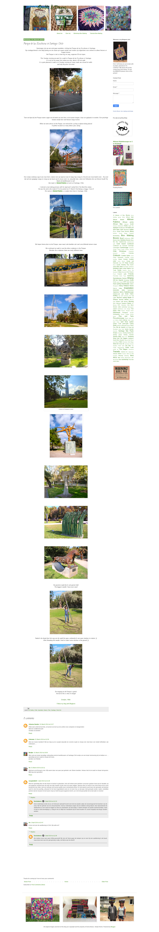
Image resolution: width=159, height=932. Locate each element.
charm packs (120, 249)
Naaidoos (124, 303)
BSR (132, 238)
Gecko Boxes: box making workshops (123, 111)
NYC (119, 305)
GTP (124, 282)
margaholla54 (33, 781)
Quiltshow (119, 325)
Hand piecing (130, 282)
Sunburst (127, 343)
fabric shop (122, 268)
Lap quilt (120, 295)
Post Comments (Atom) (38, 884)
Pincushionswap (118, 318)
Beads (118, 231)
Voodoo (124, 353)
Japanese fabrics (118, 292)
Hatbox (132, 283)
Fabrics (129, 268)
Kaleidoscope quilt (118, 294)
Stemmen (125, 342)
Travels (116, 351)
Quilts (114, 325)
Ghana (130, 278)
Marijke (31, 752)
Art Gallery (31, 710)
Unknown (31, 739)
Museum (118, 303)
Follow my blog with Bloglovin (66, 703)
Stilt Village (131, 342)
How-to (115, 288)
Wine (119, 357)
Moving (131, 301)
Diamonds (115, 263)
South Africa (116, 340)
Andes (126, 226)
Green (114, 282)
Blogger (113, 927)
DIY (123, 263)
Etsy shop (120, 266)
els (30, 767)
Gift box (115, 280)
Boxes (116, 238)
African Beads (118, 219)
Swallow (115, 345)
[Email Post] (28, 708)
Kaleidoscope (129, 292)
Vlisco (119, 353)
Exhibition (116, 268)
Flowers (131, 272)
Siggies (125, 338)
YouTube (131, 359)
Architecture (122, 227)
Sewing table (117, 336)
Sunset (132, 343)
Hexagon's (115, 285)
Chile (36, 710)
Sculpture (120, 332)
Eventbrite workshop (128, 266)
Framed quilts (122, 274)
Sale (123, 329)
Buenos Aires (116, 240)
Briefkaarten (127, 238)
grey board (120, 282)
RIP (127, 327)
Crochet (127, 257)
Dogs (126, 263)
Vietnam (115, 353)
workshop (125, 359)
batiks (132, 229)
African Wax (118, 224)
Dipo (120, 263)
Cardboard (130, 244)
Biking (132, 231)
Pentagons (125, 312)
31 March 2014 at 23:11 (38, 767)
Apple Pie (131, 225)
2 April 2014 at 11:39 (51, 835)
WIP (133, 357)
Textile (132, 347)
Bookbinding (116, 235)
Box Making (127, 235)
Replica (128, 325)
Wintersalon (128, 357)
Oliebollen (123, 305)
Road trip (131, 327)
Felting (119, 272)
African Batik (130, 217)
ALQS (132, 224)
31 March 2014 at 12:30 (42, 739)
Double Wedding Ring (123, 264)
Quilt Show (124, 322)
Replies (33, 797)
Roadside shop (117, 329)
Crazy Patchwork (118, 257)
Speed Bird (127, 340)
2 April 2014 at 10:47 (37, 822)
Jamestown (131, 290)
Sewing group (117, 334)
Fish (128, 272)
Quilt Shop (116, 322)
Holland (126, 286)
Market (126, 299)
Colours (116, 255)
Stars (120, 342)
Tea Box (128, 345)
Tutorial (123, 351)
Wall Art (129, 353)
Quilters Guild (117, 323)
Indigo (120, 288)
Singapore (131, 338)
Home (66, 881)
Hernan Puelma (61, 183)
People (132, 312)
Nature (45, 710)
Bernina (127, 231)
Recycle (124, 325)
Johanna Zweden (34, 724)
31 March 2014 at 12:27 (47, 724)
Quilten (131, 322)
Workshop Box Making (80, 33)
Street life (121, 343)
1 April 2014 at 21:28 (44, 781)
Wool (120, 359)
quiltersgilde (125, 323)
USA (126, 351)
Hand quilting (117, 284)
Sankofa (115, 331)
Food (114, 274)
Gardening (130, 276)
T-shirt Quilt (121, 345)
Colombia (131, 253)
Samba (126, 329)
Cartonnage (124, 247)
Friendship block (117, 275)
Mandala (121, 299)
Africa (123, 217)
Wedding (126, 355)
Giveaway (126, 280)
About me (59, 33)
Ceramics (131, 247)
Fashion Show (127, 270)
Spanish (122, 340)
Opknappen (131, 307)
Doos (114, 264)
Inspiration (40, 710)
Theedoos (131, 349)
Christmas (122, 251)
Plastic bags (128, 318)
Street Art (58, 710)
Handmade (125, 284)
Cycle (119, 261)
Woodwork (115, 359)
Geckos (124, 278)
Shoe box (124, 336)
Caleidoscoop (122, 241)
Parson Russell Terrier (127, 310)
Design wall (130, 261)
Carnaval (124, 245)
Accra (128, 215)
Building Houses (125, 240)
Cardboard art (117, 245)
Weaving (120, 355)
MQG (114, 303)
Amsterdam (120, 225)
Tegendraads (120, 347)
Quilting (132, 323)
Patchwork (116, 312)
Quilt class (131, 320)
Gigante (121, 280)
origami (115, 308)
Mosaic (126, 301)
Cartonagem (116, 247)
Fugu (124, 275)
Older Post (105, 881)
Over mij (68, 33)
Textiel (127, 347)
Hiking (121, 286)
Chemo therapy (129, 249)
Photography (116, 314)
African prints (128, 222)
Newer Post (27, 881)
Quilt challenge (123, 320)
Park (49, 710)
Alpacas (126, 224)
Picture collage (125, 314)
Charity (114, 249)
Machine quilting (122, 297)
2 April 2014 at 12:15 (51, 801)
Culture (120, 259)
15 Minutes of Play (119, 215)
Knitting (115, 295)
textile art (115, 349)
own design (127, 308)
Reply (30, 733)
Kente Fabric (129, 294)
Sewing (125, 332)
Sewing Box (130, 332)
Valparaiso (131, 351)
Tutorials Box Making (96, 33)
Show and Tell (117, 338)
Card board (121, 244)
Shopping (131, 336)
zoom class (116, 361)
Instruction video (119, 290)
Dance (123, 261)
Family (119, 270)
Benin (122, 231)
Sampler (131, 329)
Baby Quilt (119, 229)
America (115, 225)
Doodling (131, 263)
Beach (114, 231)
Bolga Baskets (129, 233)
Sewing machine (129, 334)
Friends (131, 274)
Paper (115, 310)
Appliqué (115, 227)
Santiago (53, 710)
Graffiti (132, 280)
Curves (125, 259)
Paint (132, 308)
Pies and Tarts (126, 316)
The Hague (123, 349)
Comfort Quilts (125, 255)
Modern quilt (119, 301)
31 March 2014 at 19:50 (41, 752)
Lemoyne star (127, 295)
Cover (132, 255)
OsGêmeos (120, 308)
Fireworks (124, 272)
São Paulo (130, 331)
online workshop (122, 307)
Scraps (115, 333)
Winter (122, 357)
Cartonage (131, 245)
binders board (117, 233)
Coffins (123, 253)
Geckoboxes (38, 801)
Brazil (122, 238)
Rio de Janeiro (120, 327)
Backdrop (126, 229)
